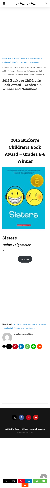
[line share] (33, 346)
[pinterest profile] (28, 417)
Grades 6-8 (34, 62)
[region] (25, 113)
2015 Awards (40, 67)
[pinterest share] (15, 346)
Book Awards (35, 58)
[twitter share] (4, 346)
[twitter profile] (14, 417)
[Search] (45, 3)
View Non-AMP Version (34, 429)
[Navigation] (3, 3)
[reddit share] (39, 346)
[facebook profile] (21, 417)
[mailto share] (9, 346)
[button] (6, 481)
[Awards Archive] (26, 2)
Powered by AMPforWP (25, 432)
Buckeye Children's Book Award (15, 62)
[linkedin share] (21, 346)
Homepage (6, 58)
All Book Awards (20, 58)
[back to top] (43, 477)
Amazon (25, 259)
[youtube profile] (35, 417)
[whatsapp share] (27, 346)
